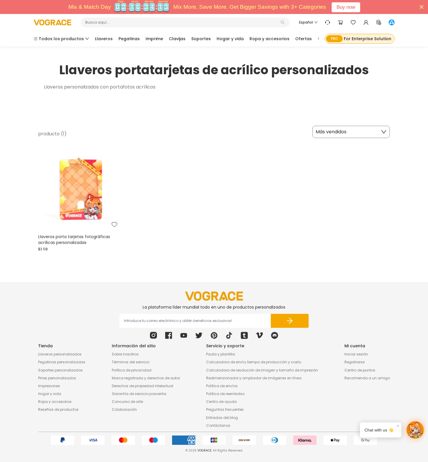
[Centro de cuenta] (366, 22)
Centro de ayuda (221, 401)
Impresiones (49, 385)
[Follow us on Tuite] (199, 335)
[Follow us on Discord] (274, 335)
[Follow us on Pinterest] (214, 335)
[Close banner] (421, 6)
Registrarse (354, 362)
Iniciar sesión (356, 354)
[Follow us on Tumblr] (244, 335)
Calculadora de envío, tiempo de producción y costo (253, 362)
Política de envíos (222, 385)
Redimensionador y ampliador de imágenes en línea (253, 378)
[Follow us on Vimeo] (259, 335)
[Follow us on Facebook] (169, 335)
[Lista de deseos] (353, 22)
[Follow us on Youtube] (184, 335)
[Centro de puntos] (379, 22)
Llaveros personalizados (60, 354)
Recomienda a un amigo (367, 378)
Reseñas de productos (58, 409)
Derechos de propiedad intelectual (142, 385)
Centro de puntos (359, 370)
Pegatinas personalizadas (61, 362)
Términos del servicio (130, 362)
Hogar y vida (49, 393)
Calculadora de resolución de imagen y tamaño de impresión (262, 370)
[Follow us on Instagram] (153, 335)
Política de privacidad (131, 370)
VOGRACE (204, 450)
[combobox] (182, 22)
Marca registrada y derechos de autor (146, 378)
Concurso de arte (127, 401)
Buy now (346, 7)
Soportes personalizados (60, 370)
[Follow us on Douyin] (229, 335)
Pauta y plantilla (220, 354)
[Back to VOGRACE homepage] (214, 296)
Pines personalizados (57, 378)
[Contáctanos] (327, 22)
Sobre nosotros (125, 354)
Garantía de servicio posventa (139, 393)
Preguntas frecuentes (225, 409)
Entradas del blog (222, 417)
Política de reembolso (225, 393)
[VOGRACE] (52, 23)
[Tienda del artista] (392, 22)
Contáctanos (218, 425)
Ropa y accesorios (55, 401)
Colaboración (124, 409)
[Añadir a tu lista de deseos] (114, 224)
